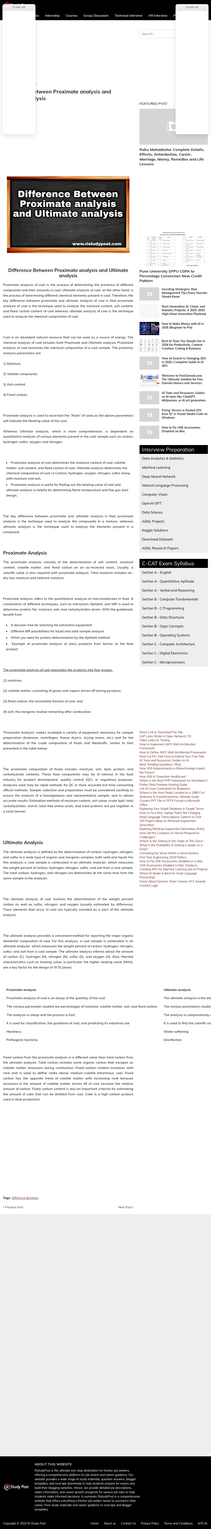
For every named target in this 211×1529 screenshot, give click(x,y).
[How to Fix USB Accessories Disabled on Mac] (149, 432)
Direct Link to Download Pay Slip (161, 732)
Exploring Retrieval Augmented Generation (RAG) (171, 829)
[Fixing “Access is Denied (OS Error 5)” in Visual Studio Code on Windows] (149, 415)
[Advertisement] (68, 54)
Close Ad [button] (19, 7)
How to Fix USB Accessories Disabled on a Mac (171, 861)
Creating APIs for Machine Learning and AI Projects (173, 869)
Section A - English (156, 572)
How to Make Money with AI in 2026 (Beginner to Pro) (183, 325)
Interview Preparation (168, 449)
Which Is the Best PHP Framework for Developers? (173, 780)
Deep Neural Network (158, 476)
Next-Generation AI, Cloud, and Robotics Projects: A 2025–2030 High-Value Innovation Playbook (184, 310)
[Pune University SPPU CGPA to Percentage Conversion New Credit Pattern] (173, 248)
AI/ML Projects (153, 521)
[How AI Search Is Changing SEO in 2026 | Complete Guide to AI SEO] (149, 363)
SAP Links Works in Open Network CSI (165, 736)
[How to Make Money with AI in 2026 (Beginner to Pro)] (149, 328)
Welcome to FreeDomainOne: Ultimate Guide (169, 797)
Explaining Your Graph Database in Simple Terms (171, 809)
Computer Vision (155, 494)
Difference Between (25, 1198)
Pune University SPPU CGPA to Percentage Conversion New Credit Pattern (170, 276)
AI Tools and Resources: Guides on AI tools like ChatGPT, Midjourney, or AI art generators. (184, 396)
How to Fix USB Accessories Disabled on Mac (181, 429)
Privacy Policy (150, 1523)
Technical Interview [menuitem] (128, 15)
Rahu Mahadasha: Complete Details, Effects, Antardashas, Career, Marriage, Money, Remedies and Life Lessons (171, 156)
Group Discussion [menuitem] (96, 15)
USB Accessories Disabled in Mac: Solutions (168, 865)
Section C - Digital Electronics (165, 653)
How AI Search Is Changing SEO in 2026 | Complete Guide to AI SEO (184, 362)
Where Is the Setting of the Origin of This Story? (171, 841)
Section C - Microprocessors (163, 662)
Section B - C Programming (163, 608)
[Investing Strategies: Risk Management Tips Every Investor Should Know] (149, 294)
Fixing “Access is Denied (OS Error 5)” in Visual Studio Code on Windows (184, 414)
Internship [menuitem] (52, 15)
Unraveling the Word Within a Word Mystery (169, 853)
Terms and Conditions (178, 1523)
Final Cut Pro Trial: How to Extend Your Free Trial (171, 756)
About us (110, 1523)
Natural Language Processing (165, 485)
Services (162, 881)
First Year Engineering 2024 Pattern (162, 857)
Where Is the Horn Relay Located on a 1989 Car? (172, 793)
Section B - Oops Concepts (162, 626)
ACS (192, 881)
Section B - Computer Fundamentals (170, 599)
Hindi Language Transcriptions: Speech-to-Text (170, 817)
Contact (144, 885)
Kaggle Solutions (155, 530)
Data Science (152, 512)
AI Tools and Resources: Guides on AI (164, 760)
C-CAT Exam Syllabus (168, 563)
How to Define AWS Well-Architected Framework (172, 752)
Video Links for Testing (154, 740)
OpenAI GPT (152, 503)
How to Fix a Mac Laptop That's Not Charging (169, 813)
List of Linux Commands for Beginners (164, 788)
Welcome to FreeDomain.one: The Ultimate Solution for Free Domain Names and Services (182, 379)
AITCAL (203, 1523)
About (152, 881)
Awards (200, 881)
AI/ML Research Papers (160, 548)
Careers (182, 881)
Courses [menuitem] (71, 15)
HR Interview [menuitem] (158, 15)
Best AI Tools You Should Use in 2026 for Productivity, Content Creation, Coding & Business (183, 344)
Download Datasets (157, 539)
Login (154, 885)
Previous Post (14, 1207)
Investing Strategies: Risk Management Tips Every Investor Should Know (184, 292)
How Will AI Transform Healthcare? (162, 776)
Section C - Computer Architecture (168, 644)
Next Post (124, 1207)
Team (172, 881)
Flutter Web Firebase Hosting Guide (163, 785)
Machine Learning (156, 467)
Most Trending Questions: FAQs (160, 764)
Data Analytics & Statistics (163, 458)
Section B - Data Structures (163, 617)
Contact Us (128, 1523)
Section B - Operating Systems (166, 635)
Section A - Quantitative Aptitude (168, 581)
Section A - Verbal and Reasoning (168, 590)
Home (143, 881)
